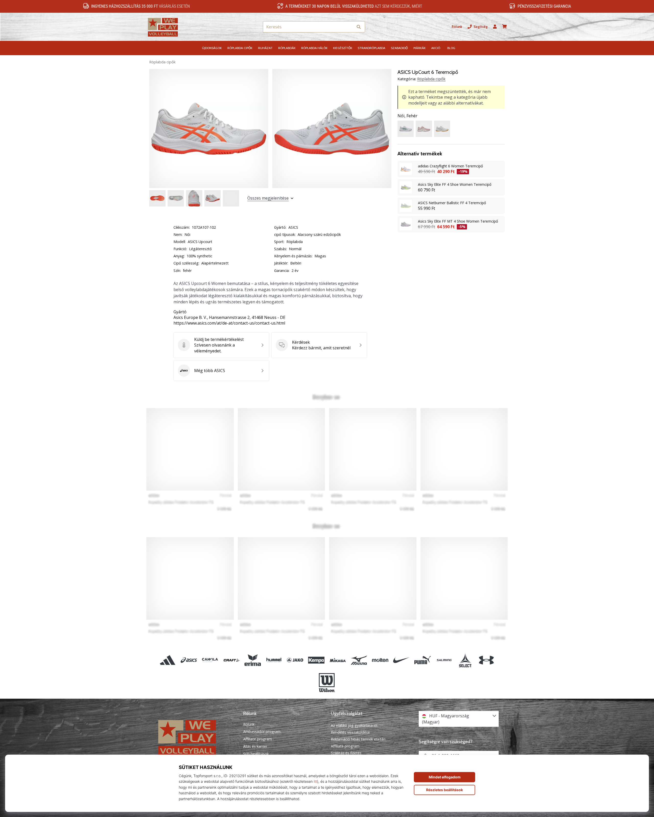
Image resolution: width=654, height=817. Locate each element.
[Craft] (231, 660)
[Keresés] (359, 26)
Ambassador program (262, 731)
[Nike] (401, 660)
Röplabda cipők (162, 62)
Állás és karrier (255, 746)
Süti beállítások (256, 754)
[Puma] (422, 660)
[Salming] (443, 660)
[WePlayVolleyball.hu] (195, 737)
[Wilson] (326, 683)
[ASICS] (189, 660)
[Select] (465, 660)
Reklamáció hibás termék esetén (358, 739)
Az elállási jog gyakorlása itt (354, 725)
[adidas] (167, 660)
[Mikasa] (337, 660)
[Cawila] (210, 660)
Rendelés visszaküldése (350, 732)
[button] (349, 26)
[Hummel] (273, 660)
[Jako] (295, 660)
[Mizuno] (358, 660)
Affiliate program (257, 739)
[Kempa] (316, 660)
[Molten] (380, 660)
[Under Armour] (486, 660)
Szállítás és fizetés (346, 753)
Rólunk (457, 27)
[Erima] (252, 660)
